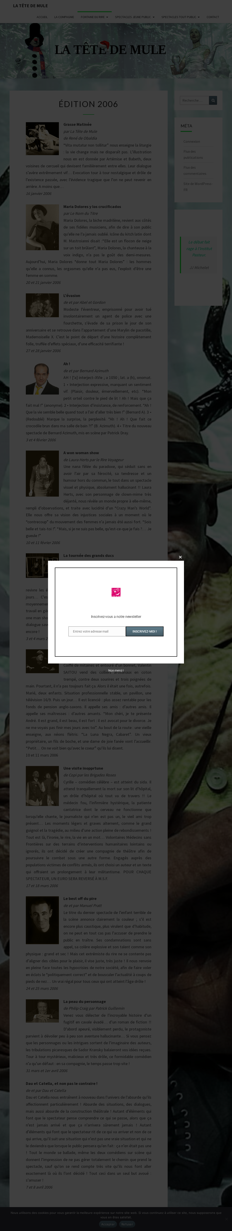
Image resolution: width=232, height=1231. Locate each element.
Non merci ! (116, 670)
